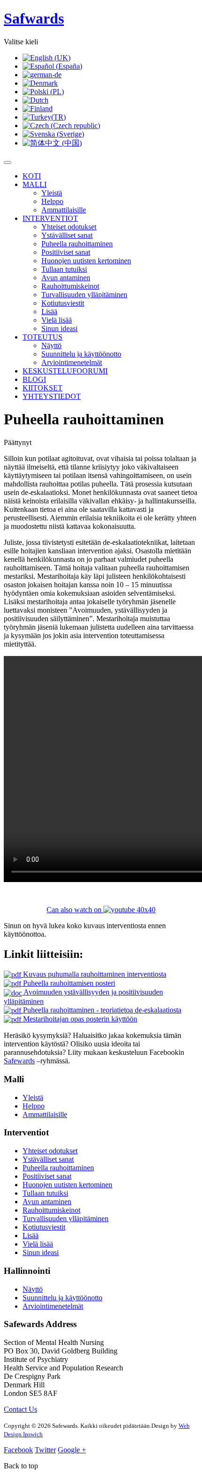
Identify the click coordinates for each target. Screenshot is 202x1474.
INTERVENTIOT (50, 218)
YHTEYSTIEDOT (52, 396)
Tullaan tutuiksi (64, 269)
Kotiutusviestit (62, 303)
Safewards (19, 1061)
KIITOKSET (42, 388)
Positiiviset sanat (65, 252)
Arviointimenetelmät (71, 362)
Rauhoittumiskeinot (70, 286)
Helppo (52, 201)
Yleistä (51, 193)
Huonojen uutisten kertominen (86, 261)
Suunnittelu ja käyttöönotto (81, 354)
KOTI (32, 176)
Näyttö (51, 345)
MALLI (35, 184)
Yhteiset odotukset (68, 227)
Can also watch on (75, 910)
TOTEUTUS (42, 337)
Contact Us (20, 1409)
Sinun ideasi (59, 328)
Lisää (49, 312)
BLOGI (34, 379)
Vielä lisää (56, 320)
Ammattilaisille (63, 210)
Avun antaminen (65, 278)
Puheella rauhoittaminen (77, 244)
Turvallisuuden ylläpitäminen (84, 295)
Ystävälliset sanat (67, 235)
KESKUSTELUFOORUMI (65, 371)
